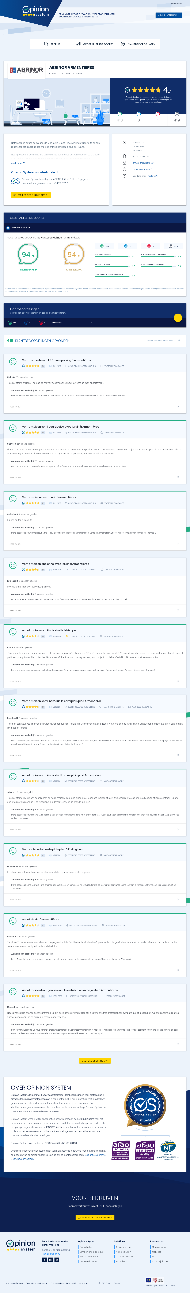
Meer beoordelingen (94, 1060)
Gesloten (152, 176)
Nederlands (176, 4)
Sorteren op (160, 340)
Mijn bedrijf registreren (169, 15)
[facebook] (44, 1260)
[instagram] (50, 1260)
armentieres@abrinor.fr (143, 163)
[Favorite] (178, 318)
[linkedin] (56, 1260)
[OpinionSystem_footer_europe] (154, 1277)
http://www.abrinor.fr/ (143, 169)
